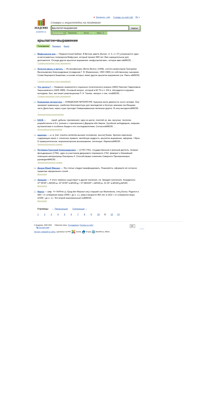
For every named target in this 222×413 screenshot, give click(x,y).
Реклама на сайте (86, 225)
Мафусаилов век (46, 54)
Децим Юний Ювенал (48, 168)
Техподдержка (73, 225)
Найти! (134, 28)
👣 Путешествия (42, 227)
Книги (86, 33)
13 (118, 214)
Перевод (56, 46)
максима (42, 135)
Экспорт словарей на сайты (44, 232)
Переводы (72, 33)
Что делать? (44, 87)
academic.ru (41, 32)
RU (136, 17)
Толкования (58, 33)
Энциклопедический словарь (49, 144)
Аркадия (42, 180)
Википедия (42, 174)
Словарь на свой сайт (123, 17)
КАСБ (40, 120)
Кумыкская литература (49, 102)
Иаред (40, 191)
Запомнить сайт (103, 17)
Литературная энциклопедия (50, 115)
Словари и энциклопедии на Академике (76, 22)
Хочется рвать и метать (50, 69)
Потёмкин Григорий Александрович (56, 150)
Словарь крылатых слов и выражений (54, 63)
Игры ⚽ (100, 33)
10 (98, 214)
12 (112, 214)
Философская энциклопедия (49, 129)
